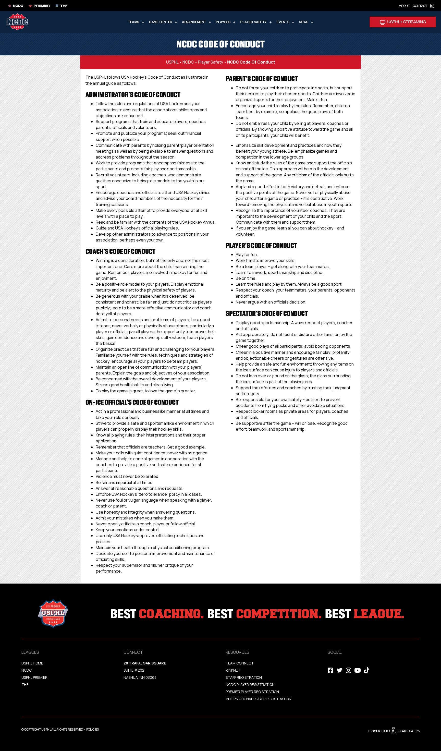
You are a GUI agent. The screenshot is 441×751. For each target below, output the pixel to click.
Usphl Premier (34, 677)
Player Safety (210, 62)
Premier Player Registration (252, 691)
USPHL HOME (32, 663)
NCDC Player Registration (250, 684)
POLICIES (92, 729)
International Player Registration (259, 698)
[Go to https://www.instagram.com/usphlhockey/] (432, 5)
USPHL (172, 62)
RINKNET (233, 670)
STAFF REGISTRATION (244, 677)
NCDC (188, 62)
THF (24, 684)
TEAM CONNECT (240, 663)
